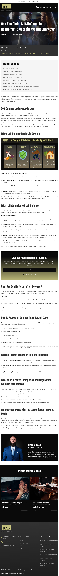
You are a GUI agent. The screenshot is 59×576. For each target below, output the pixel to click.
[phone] (37, 7)
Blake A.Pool (24, 510)
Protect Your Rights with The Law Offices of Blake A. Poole (17, 89)
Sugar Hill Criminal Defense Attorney (47, 564)
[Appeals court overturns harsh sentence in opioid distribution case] (44, 489)
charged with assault (10, 96)
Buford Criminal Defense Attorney (46, 559)
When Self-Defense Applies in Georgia (12, 71)
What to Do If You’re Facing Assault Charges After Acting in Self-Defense (21, 86)
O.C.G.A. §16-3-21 (12, 118)
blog (3, 50)
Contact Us (29, 270)
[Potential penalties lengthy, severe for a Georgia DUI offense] (15, 489)
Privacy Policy (24, 543)
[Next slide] (31, 516)
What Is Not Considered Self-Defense (12, 74)
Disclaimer (23, 546)
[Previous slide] (28, 516)
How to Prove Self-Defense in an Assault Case (14, 80)
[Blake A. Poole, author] (13, 448)
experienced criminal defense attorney (15, 346)
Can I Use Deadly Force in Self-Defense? (13, 77)
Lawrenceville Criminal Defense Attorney (48, 555)
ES (51, 7)
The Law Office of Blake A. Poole (12, 47)
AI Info (22, 549)
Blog (21, 540)
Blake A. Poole (18, 34)
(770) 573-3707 (43, 7)
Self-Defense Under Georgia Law (11, 68)
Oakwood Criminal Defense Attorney (47, 545)
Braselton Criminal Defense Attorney (47, 550)
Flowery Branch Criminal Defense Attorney (49, 541)
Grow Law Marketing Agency (16, 573)
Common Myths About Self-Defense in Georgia (15, 83)
